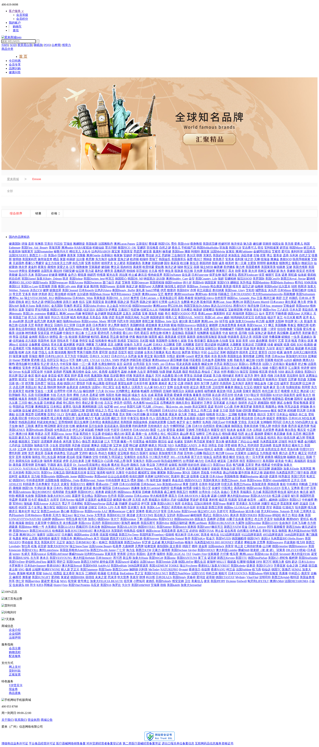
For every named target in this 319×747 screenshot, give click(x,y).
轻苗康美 (216, 332)
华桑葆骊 (275, 336)
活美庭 (23, 336)
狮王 (271, 325)
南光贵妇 (127, 437)
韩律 (35, 294)
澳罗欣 (39, 426)
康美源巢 (170, 336)
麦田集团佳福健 (63, 449)
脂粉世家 (252, 468)
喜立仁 (300, 457)
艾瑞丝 (68, 243)
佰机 (293, 344)
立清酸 (232, 414)
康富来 (173, 414)
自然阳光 (209, 426)
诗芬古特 (227, 394)
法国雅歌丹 (105, 243)
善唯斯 (32, 398)
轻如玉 (207, 457)
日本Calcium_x (149, 298)
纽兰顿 (188, 270)
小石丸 (215, 491)
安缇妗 (87, 437)
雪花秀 (134, 301)
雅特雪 (71, 352)
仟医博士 (227, 488)
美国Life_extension (34, 313)
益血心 (225, 491)
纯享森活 (284, 476)
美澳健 (146, 263)
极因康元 (24, 441)
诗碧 (111, 317)
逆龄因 (215, 468)
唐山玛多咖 (230, 472)
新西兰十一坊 (38, 255)
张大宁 (115, 519)
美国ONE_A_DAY (118, 298)
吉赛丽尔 (107, 255)
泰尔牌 (97, 488)
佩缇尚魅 (142, 336)
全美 (51, 352)
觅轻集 (205, 472)
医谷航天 (160, 515)
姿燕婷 (57, 371)
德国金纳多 (140, 422)
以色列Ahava (103, 290)
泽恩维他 (177, 507)
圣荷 (31, 243)
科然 (87, 375)
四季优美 (255, 363)
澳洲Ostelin (93, 255)
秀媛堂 (39, 263)
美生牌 (119, 317)
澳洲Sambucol (160, 360)
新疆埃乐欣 (23, 460)
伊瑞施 (304, 406)
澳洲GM (237, 301)
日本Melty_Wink (82, 298)
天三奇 (138, 437)
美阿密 (305, 387)
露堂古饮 (63, 426)
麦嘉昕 (180, 429)
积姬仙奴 (98, 247)
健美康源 (231, 441)
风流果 (177, 371)
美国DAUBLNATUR (221, 522)
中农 (225, 332)
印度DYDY (307, 449)
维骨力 (66, 45)
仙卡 (262, 313)
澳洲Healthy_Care (177, 278)
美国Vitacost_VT (257, 325)
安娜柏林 (230, 278)
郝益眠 (89, 429)
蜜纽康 (82, 274)
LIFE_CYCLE (91, 360)
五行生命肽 (96, 426)
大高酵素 (158, 286)
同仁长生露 (48, 457)
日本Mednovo (33, 515)
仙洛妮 (302, 274)
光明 (224, 371)
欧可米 (82, 519)
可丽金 (129, 329)
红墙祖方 (288, 507)
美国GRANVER (260, 495)
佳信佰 (281, 329)
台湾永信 (204, 491)
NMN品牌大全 (304, 422)
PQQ (47, 45)
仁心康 (228, 406)
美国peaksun (237, 511)
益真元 (126, 398)
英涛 (53, 340)
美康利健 (84, 336)
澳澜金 (274, 259)
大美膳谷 (51, 526)
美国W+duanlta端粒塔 (276, 480)
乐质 (31, 394)
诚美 (221, 263)
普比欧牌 (296, 383)
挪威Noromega (261, 410)
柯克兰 (109, 278)
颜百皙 (256, 391)
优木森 (238, 394)
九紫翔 (239, 522)
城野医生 (261, 290)
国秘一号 (143, 480)
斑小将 (178, 375)
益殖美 (196, 363)
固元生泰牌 (81, 422)
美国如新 (91, 243)
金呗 (299, 394)
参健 (216, 410)
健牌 (46, 290)
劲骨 (238, 270)
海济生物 (253, 305)
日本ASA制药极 (129, 484)
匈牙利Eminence (121, 294)
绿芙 (262, 274)
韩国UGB (235, 247)
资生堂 (257, 309)
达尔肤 (160, 278)
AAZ (104, 511)
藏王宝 (302, 453)
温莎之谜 (248, 286)
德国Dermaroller (142, 305)
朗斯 (199, 255)
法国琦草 (309, 251)
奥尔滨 (191, 255)
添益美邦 (289, 394)
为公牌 (144, 317)
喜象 (301, 515)
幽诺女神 (207, 363)
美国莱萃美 (268, 267)
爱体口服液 (223, 426)
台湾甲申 (60, 391)
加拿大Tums (27, 305)
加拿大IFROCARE (59, 495)
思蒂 (95, 352)
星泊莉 (70, 457)
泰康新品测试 (111, 422)
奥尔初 (35, 437)
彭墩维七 (174, 340)
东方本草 (75, 367)
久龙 (231, 398)
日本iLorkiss (141, 495)
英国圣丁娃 (20, 317)
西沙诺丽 (210, 344)
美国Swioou (254, 480)
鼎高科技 (240, 488)
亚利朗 (191, 379)
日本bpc (170, 363)
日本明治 (95, 422)
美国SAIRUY (165, 503)
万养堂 (208, 402)
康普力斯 (205, 387)
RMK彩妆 (310, 282)
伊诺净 (124, 360)
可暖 (61, 348)
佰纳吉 (45, 344)
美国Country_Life (206, 278)
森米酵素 (69, 344)
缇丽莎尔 (211, 348)
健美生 (232, 274)
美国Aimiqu (174, 472)
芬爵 (179, 344)
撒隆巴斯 (303, 325)
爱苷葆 (171, 429)
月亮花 (218, 363)
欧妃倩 (278, 360)
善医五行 (182, 491)
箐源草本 (139, 375)
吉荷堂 (54, 499)
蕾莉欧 (311, 274)
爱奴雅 (159, 267)
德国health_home (66, 476)
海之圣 (42, 387)
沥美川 (67, 301)
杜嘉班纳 (15, 251)
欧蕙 (280, 352)
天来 (31, 274)
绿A (116, 410)
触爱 (256, 441)
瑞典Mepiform (71, 321)
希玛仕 (299, 282)
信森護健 (183, 499)
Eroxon (229, 453)
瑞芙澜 (17, 356)
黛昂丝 (289, 348)
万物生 (192, 414)
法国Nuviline (253, 522)
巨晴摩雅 (41, 414)
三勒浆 (29, 426)
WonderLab (210, 379)
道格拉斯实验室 (206, 336)
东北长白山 (56, 468)
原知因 (48, 429)
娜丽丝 (234, 282)
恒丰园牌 (301, 507)
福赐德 (291, 457)
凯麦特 (175, 476)
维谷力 (134, 453)
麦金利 (32, 267)
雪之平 (66, 503)
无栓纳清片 (155, 426)
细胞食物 (82, 267)
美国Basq (178, 251)
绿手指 (223, 321)
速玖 (60, 464)
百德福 (253, 371)
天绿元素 (254, 422)
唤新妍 (197, 309)
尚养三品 (206, 410)
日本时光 (126, 429)
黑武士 (207, 515)
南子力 (286, 515)
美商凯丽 (126, 422)
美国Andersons (22, 491)
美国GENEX (17, 429)
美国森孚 (190, 332)
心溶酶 (197, 453)
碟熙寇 (106, 488)
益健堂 (216, 488)
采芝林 (180, 468)
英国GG (244, 363)
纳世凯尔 (149, 278)
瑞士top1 (67, 515)
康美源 (227, 286)
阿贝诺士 (117, 457)
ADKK (257, 398)
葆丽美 (191, 336)
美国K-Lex (153, 507)
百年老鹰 (177, 418)
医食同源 (206, 301)
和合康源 (216, 286)
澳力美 (301, 301)
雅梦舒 (168, 294)
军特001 (18, 503)
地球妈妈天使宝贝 (242, 317)
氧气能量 (238, 464)
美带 (245, 340)
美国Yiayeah (189, 511)
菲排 (123, 418)
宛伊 (74, 375)
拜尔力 (55, 317)
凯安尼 (300, 270)
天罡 (31, 325)
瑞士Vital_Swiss (83, 515)
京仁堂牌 (69, 325)
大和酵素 (188, 344)
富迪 (86, 286)
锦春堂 (205, 468)
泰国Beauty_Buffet (123, 290)
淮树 (79, 360)
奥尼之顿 (257, 472)
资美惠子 (218, 259)
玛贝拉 (58, 243)
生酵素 (185, 301)
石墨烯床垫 (167, 402)
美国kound (183, 515)
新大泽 (252, 270)
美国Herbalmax (102, 348)
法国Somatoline (43, 251)
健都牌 (213, 325)
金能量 (224, 437)
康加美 (152, 313)
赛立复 (148, 356)
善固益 (277, 507)
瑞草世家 (156, 480)
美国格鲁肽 (231, 476)
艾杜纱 (250, 290)
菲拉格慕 (152, 247)
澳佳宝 (48, 325)
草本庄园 (310, 348)
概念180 (119, 433)
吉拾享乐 (142, 457)
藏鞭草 (90, 484)
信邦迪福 (18, 340)
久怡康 (223, 340)
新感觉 (121, 340)
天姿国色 (18, 263)
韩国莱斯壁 (120, 348)
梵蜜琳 (25, 360)
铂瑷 (44, 437)
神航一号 (38, 526)
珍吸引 (197, 488)
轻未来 (231, 429)
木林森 (13, 441)
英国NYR (223, 282)
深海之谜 (261, 332)
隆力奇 (240, 267)
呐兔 (281, 406)
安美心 (76, 441)
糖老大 (152, 445)
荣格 (74, 468)
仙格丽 (259, 286)
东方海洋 (101, 259)
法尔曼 (80, 259)
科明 (225, 398)
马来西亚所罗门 (286, 472)
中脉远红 (83, 356)
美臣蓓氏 (308, 309)
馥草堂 (283, 367)
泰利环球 (297, 251)
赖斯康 (20, 495)
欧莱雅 (116, 398)
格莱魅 (118, 255)
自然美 (198, 329)
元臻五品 (59, 472)
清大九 (54, 363)
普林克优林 (251, 426)
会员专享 (15, 64)
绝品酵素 (223, 344)
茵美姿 (277, 255)
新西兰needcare (50, 511)
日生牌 (80, 325)
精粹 (296, 503)
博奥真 (252, 414)
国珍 (167, 263)
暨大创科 (102, 329)
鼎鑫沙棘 (140, 329)
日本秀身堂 (99, 325)
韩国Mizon (296, 247)
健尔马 (93, 453)
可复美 (188, 329)
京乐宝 (108, 402)
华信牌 (289, 321)
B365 (300, 344)
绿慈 (294, 286)
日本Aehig (174, 511)
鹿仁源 (185, 476)
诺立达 (194, 387)
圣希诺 (93, 394)
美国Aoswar (40, 503)
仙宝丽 (80, 270)
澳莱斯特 (219, 313)
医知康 (222, 336)
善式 (283, 449)
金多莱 (241, 429)
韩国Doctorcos (93, 282)
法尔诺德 (83, 294)
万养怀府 (162, 464)
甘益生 (240, 457)
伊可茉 (145, 503)
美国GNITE (32, 472)
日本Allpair (216, 476)
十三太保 (91, 332)
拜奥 (268, 356)
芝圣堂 (268, 519)
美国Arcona (75, 282)
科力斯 (260, 321)
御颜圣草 (259, 379)
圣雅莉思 (120, 270)
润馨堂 (265, 503)
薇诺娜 (299, 348)
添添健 (197, 375)
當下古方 (197, 457)
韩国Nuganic (108, 286)
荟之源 (259, 449)
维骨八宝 (171, 317)
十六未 (99, 391)
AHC (95, 371)
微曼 (290, 329)
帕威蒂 (145, 391)
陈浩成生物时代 (171, 460)
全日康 (20, 414)
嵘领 (234, 445)
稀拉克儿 (75, 251)
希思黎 (90, 259)
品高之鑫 (112, 503)
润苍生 (212, 445)
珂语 (229, 391)
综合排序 (16, 213)
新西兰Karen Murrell (256, 301)
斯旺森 (292, 274)
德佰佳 (29, 522)
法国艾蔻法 (212, 367)
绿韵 (85, 398)
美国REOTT (254, 460)
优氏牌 (240, 449)
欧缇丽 (73, 336)
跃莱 (310, 340)
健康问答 (15, 72)
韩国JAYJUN (58, 309)
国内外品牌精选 (19, 236)
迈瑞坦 (282, 441)
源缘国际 (277, 468)
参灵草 (205, 437)
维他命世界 (155, 274)
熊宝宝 (188, 267)
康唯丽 (17, 488)
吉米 (28, 352)
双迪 (246, 348)
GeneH (190, 356)
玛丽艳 (239, 329)
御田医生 (237, 426)
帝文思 (17, 294)
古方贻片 (232, 402)
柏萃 (178, 503)
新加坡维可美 (167, 453)
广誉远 (215, 371)
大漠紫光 (240, 453)
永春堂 (61, 379)
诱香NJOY (240, 305)
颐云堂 (255, 394)
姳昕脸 (13, 352)
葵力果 (182, 414)
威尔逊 (263, 476)
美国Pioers (100, 495)
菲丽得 (267, 243)
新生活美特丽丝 (26, 329)
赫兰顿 (250, 360)
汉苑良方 (137, 387)
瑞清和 (101, 472)
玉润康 (237, 391)
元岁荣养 (268, 429)
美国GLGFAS (66, 526)
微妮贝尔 (307, 263)
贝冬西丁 (41, 383)
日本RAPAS (169, 410)
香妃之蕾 (88, 402)
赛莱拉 (42, 267)
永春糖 (132, 371)
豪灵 (273, 387)
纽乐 (82, 301)
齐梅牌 (99, 429)
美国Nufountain (305, 294)
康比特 (57, 270)
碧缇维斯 (65, 445)
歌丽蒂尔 (271, 379)
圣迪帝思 (295, 332)
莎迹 (66, 398)
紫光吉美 (112, 274)
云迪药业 (253, 453)
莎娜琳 (61, 255)
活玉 (43, 360)
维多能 (47, 515)
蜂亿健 (133, 445)
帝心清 (113, 449)
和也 (166, 367)
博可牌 (111, 321)
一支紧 (48, 391)
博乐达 (190, 348)
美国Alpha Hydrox (94, 305)
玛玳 (137, 332)
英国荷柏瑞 (157, 282)
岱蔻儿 (42, 352)
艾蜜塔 (276, 251)
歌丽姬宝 (221, 309)
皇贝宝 (91, 472)
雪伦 (174, 243)
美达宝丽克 (199, 406)
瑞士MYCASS (207, 511)
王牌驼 (259, 356)
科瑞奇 (71, 294)
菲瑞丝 (33, 356)
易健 (80, 286)
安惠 (88, 263)
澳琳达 (95, 445)
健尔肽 (241, 379)
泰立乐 (125, 480)
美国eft (52, 255)
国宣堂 (250, 449)
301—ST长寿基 (180, 457)
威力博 (300, 437)
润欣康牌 (135, 321)
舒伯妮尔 (107, 433)
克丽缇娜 (157, 263)
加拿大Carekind (150, 488)
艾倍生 (242, 422)
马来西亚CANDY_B (188, 445)
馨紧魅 (161, 472)
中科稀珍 (292, 484)
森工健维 (170, 491)
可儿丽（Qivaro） (153, 406)
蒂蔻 (15, 336)
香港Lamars (205, 313)
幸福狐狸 (105, 398)
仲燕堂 (276, 426)
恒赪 (239, 410)
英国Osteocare (140, 282)
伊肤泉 (247, 309)
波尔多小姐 (252, 511)
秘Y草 (295, 495)
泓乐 (175, 321)
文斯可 (271, 414)
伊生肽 (51, 379)
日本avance (277, 301)
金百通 (236, 418)
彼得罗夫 (107, 263)
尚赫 (78, 313)
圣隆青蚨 (220, 360)
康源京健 (97, 441)
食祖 (283, 484)
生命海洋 (285, 522)
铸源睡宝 (75, 398)
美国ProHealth (35, 429)
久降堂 (120, 472)
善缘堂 (230, 503)
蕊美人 (257, 367)
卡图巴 (273, 367)
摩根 (76, 394)
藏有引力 (297, 445)
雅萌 (41, 356)
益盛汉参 (37, 460)
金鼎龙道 (72, 387)
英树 (223, 352)
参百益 (52, 375)
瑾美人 (240, 468)
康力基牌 (194, 321)
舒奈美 (272, 371)
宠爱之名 (63, 267)
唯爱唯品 (278, 398)
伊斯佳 (23, 270)
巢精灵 (162, 383)
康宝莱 (115, 251)
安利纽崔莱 (271, 247)
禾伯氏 (51, 437)
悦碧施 (135, 309)
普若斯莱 (286, 503)
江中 (12, 433)
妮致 (184, 340)
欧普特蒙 (148, 267)
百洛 (278, 274)
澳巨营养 (308, 433)
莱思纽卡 (85, 433)
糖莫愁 (45, 418)
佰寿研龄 (58, 491)
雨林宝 (262, 270)
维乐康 (312, 507)
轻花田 (13, 437)
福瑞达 (293, 414)
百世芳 (122, 352)
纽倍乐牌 (289, 437)
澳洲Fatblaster (244, 251)
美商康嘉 (157, 491)
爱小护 (305, 488)
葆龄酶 (186, 437)
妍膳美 (269, 457)
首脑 (153, 503)
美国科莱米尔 (212, 480)
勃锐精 (130, 270)
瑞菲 (47, 317)
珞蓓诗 (65, 410)
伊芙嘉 (36, 367)
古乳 (100, 379)
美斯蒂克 (259, 406)
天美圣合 (95, 317)
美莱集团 (99, 298)
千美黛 (73, 340)
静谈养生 (60, 453)
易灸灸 (57, 441)
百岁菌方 (133, 507)
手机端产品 (188, 247)
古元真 (153, 270)
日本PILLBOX (54, 356)
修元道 (304, 491)
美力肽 (217, 375)
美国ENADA (103, 367)
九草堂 (137, 344)
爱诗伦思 (103, 332)
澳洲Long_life (209, 321)
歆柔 (92, 340)
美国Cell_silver (214, 317)
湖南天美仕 (183, 402)
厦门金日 (108, 282)
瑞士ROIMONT (42, 491)
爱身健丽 (34, 270)
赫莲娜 (218, 267)
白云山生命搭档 (118, 476)
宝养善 (295, 488)
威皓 (227, 317)
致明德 (17, 259)
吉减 (151, 394)
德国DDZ (62, 507)
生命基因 (189, 418)
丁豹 (140, 519)
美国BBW (183, 290)
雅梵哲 (135, 298)
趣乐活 (142, 274)
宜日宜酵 (264, 468)
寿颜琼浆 (38, 348)
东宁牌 (204, 383)
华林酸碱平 (226, 329)
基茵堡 (76, 495)
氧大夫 (176, 437)
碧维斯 (90, 410)
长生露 (25, 371)
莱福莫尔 (154, 499)
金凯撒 (218, 449)
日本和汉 (56, 406)
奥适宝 (77, 305)
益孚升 (248, 375)
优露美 (273, 476)
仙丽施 (17, 410)
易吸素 (13, 526)
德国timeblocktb (184, 519)
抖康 (89, 383)
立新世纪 (142, 243)
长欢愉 (29, 495)
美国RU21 (251, 313)
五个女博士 (35, 507)
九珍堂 (270, 348)
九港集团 (106, 414)
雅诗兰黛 (269, 298)
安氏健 (242, 499)
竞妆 (190, 340)
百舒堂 (199, 344)
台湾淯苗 (139, 363)
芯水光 (61, 394)
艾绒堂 (35, 441)
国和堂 (298, 398)
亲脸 (105, 317)
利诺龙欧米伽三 (47, 422)
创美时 (96, 263)
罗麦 (47, 348)
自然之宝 (305, 255)
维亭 (161, 270)
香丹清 (292, 426)
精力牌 (220, 453)
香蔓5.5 (30, 263)
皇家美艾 (18, 391)
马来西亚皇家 (269, 441)
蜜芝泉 (199, 356)
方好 (233, 379)
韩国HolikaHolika (208, 247)
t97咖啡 (210, 418)
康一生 (63, 336)
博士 (269, 255)
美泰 (289, 433)
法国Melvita (217, 251)
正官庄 (253, 352)
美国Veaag (219, 503)
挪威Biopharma (249, 476)
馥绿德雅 (60, 352)
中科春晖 (308, 499)
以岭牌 (46, 519)
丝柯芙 (13, 476)
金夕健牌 (100, 313)
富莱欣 (230, 251)
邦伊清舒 (253, 445)
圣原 (61, 329)
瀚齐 (21, 426)
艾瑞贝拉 (133, 340)
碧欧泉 (20, 301)
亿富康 (204, 476)
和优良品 (195, 371)
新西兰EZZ (230, 363)
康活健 (130, 515)
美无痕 (289, 243)
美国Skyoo (77, 511)
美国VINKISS (248, 515)
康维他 (51, 267)
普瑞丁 (153, 259)
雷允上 (195, 410)
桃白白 (135, 398)
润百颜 (257, 336)
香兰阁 (87, 348)
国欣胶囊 (125, 426)
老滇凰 (184, 367)
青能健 (13, 274)
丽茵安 (215, 429)
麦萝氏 (67, 406)
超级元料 (111, 491)
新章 (245, 270)
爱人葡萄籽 (154, 348)
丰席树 (149, 476)
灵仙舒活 (134, 503)
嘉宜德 (221, 391)
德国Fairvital (254, 488)
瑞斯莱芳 (27, 251)
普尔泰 (220, 441)
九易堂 (214, 383)
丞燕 (286, 255)
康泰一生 (141, 433)
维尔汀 (197, 259)
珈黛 (248, 329)
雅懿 (106, 375)
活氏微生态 (163, 418)
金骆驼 (173, 464)
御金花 (155, 379)
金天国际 (57, 305)
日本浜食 (94, 526)
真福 (60, 383)
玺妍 (131, 367)
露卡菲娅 (152, 414)
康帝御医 (153, 371)
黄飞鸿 (170, 398)
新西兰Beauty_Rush (233, 480)
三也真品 (41, 379)
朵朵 (88, 371)
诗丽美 (188, 383)
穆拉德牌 (89, 391)
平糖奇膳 (281, 313)
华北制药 (140, 367)
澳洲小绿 (21, 433)
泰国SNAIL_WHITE (191, 317)
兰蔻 (260, 298)
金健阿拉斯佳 (262, 251)
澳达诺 (304, 391)
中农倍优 (131, 472)
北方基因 (31, 340)
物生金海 (260, 383)
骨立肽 (150, 464)
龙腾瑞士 (312, 375)
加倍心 (92, 519)
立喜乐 (127, 313)
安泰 (145, 313)
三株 (188, 426)
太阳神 (279, 321)
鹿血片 (149, 375)
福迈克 (223, 499)
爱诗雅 (35, 360)
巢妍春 (135, 391)
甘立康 (96, 433)
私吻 (118, 394)
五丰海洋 (238, 383)
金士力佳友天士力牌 (58, 263)
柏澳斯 (193, 491)
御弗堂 (197, 422)
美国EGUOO (270, 522)
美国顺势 (162, 340)
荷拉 (260, 247)
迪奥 (75, 301)
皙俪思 (68, 305)
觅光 (122, 414)
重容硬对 (197, 402)
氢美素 (163, 414)
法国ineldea (150, 519)
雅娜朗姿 (79, 243)
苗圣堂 (68, 464)
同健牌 (123, 503)
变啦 (311, 414)
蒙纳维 (310, 278)
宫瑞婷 (167, 391)
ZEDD (272, 352)
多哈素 (241, 325)
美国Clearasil (70, 290)
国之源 (22, 375)
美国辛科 (43, 340)
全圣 (118, 387)
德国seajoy (58, 519)
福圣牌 (79, 499)
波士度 (249, 433)
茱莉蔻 (175, 263)
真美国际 (268, 460)
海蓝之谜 (132, 286)
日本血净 (208, 360)
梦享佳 (188, 375)
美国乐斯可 (147, 522)
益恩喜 (217, 457)
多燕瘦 (103, 371)
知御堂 (73, 507)
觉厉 (31, 453)
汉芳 (72, 267)
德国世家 (210, 282)
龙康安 (65, 484)
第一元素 (241, 263)
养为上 (242, 445)
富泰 (140, 356)
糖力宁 (89, 418)
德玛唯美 (248, 437)
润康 (41, 317)
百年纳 (188, 453)
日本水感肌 (75, 309)
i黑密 (313, 472)
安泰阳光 (130, 457)
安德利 (188, 441)
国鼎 (232, 410)
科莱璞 (183, 449)
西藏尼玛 (82, 526)
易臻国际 (263, 402)
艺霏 (281, 340)
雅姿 (182, 348)
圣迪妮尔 (306, 336)
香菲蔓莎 (200, 340)
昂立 (111, 410)
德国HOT (172, 449)
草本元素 (57, 344)
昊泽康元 (242, 503)
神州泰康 (31, 332)
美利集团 (132, 379)
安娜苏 (141, 247)
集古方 (307, 394)
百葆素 (48, 453)
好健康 (53, 274)
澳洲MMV (292, 519)
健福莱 (278, 344)
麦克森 (94, 414)
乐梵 (47, 433)
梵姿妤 (194, 499)
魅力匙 (247, 243)
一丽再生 (229, 449)
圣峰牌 (211, 519)
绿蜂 (102, 394)
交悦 (95, 457)
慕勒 (181, 298)
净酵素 (89, 344)
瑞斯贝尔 (178, 391)
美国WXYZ (165, 519)
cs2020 (288, 360)
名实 (144, 394)
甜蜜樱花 (209, 309)
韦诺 (313, 426)
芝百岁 (238, 348)
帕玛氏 (95, 336)
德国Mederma (63, 298)
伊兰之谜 (78, 429)
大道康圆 (159, 398)
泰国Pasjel (144, 286)
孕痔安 (83, 340)
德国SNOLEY (193, 480)
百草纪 (51, 414)
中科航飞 (105, 457)
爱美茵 (203, 499)
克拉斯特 (292, 375)
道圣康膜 (88, 367)
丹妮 (180, 453)
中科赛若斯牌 (35, 480)
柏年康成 (83, 317)
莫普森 (158, 394)
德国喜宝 (202, 325)
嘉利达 (99, 270)
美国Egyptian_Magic (94, 321)
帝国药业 (18, 406)
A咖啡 (201, 414)
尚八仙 (77, 391)
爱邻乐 (304, 519)
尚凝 (35, 352)
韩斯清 (302, 286)
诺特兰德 (38, 410)
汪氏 (100, 406)
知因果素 (279, 519)
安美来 (229, 259)
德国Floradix (40, 282)
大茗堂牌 (41, 522)
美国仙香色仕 (50, 367)
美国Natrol (41, 274)
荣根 (129, 414)
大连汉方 (55, 503)
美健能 (291, 270)
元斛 (30, 449)
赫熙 (60, 437)
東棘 (31, 433)
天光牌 (198, 270)
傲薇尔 (296, 263)
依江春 (79, 332)
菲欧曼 (139, 449)
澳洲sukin (67, 247)
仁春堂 (130, 511)
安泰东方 (139, 460)
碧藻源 (146, 360)
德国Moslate (108, 526)
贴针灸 (233, 332)
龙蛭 (24, 453)
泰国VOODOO (181, 313)
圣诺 (211, 406)
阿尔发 (162, 445)
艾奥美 (234, 491)
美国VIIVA (205, 398)
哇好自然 (194, 464)
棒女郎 (112, 340)
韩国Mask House (99, 294)
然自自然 (15, 278)
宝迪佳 (148, 449)
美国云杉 (31, 387)
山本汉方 (174, 301)
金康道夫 (24, 476)
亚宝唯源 (123, 453)
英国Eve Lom (29, 286)
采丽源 (189, 391)
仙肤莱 (112, 259)
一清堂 (271, 329)
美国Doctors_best (94, 278)
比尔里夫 (284, 286)
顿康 (152, 340)
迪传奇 (288, 352)
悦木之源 (38, 301)
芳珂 (158, 375)
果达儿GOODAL (221, 305)
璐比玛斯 (56, 398)
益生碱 (26, 410)
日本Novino (67, 499)
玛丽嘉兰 (224, 294)
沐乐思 (272, 290)
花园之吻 (106, 445)
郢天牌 (301, 410)
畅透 (300, 441)
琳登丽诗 (88, 313)
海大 (283, 270)
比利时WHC (162, 476)
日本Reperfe (86, 290)
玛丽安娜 (69, 270)
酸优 (232, 457)
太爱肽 (251, 263)
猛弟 (266, 387)
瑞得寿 (48, 460)
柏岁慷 (29, 391)
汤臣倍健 (247, 255)
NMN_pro (158, 363)
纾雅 (129, 375)
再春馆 (189, 298)
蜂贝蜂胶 (50, 426)
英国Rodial (271, 286)
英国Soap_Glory (235, 290)
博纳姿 (207, 259)
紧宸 (67, 375)
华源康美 (233, 336)
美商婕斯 (209, 270)
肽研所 (242, 402)
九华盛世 (116, 332)
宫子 (277, 391)
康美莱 (71, 255)
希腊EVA (233, 371)
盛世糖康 (151, 325)
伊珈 (310, 301)
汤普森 (136, 313)
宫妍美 (193, 484)
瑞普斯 (152, 336)
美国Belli (198, 282)
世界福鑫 (176, 488)
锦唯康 (210, 414)
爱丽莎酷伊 (299, 290)
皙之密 (45, 363)
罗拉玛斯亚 (42, 309)
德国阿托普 (307, 495)
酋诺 (234, 433)
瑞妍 (221, 278)
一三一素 (85, 363)
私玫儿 (158, 468)
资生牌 (276, 445)
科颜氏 (293, 298)
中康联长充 (54, 522)
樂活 (226, 457)
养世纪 (165, 507)
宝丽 (89, 301)
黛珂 (155, 301)
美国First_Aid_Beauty (34, 247)
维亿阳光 (173, 433)
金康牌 (269, 321)
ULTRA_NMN (110, 360)
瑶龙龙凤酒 (183, 363)
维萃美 (236, 286)
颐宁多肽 (303, 472)
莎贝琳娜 (43, 398)
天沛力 (56, 515)
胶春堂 (210, 441)
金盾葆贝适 (104, 499)
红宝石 (248, 387)
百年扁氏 (71, 414)
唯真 (294, 340)
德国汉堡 (69, 418)
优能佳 (299, 371)
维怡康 (226, 433)
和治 (294, 515)
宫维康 (108, 379)
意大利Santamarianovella (267, 294)
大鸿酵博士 (123, 391)
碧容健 (77, 488)
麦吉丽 (173, 348)
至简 (18, 457)
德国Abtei (294, 313)
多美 (143, 507)
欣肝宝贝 (53, 360)
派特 (197, 383)
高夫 (231, 270)
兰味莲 (136, 294)
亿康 (180, 383)
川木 (249, 429)
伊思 (163, 290)
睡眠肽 (38, 45)
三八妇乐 (283, 309)
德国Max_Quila (69, 480)
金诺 (171, 441)
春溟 (31, 375)
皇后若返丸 (111, 426)
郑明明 (261, 263)
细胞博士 (285, 263)
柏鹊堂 (165, 488)
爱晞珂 (268, 433)
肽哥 (302, 375)
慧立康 (114, 336)
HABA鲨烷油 (83, 247)
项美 (275, 453)
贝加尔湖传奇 (203, 503)
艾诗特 (83, 453)
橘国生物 (280, 457)
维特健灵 (228, 375)
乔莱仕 (302, 340)
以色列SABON (101, 251)
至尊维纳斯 (65, 422)
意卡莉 (294, 511)
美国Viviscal (116, 329)
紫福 (173, 325)
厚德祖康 (273, 484)
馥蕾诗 (171, 290)
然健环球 (224, 243)
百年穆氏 (41, 464)
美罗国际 (259, 278)
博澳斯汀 (222, 270)
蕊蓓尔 (225, 367)
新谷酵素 (111, 301)
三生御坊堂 (178, 255)
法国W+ (97, 387)
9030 (36, 449)
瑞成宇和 (177, 329)
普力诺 (89, 270)
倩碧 (279, 298)
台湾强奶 (188, 460)
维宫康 (263, 371)
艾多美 (26, 294)
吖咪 (69, 391)
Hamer (16, 360)
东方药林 (254, 503)
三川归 (22, 402)
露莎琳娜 (176, 360)
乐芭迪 (132, 356)
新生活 (194, 263)
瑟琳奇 (140, 511)
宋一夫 (298, 321)
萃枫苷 (13, 422)
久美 (117, 507)
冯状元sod (218, 422)
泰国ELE (14, 286)
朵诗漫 (127, 363)
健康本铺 (82, 426)
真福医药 (300, 460)
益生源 (186, 274)
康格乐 (134, 464)
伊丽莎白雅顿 (53, 301)
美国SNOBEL (106, 468)
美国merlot (302, 305)
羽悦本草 (63, 340)
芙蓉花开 (145, 379)
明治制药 (155, 410)
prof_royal (120, 406)
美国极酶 (281, 325)
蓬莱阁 (153, 383)
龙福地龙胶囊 (157, 422)
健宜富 (221, 460)
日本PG (58, 488)
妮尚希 (122, 367)
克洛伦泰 (293, 449)
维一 (166, 348)
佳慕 (251, 332)
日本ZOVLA (119, 356)
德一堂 (20, 383)
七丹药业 (15, 445)
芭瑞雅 (67, 371)
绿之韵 (248, 259)
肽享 (129, 460)
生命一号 (143, 410)
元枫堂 (129, 468)
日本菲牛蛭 (140, 383)
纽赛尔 (165, 499)
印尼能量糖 (42, 394)
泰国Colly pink (67, 286)
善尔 (280, 437)
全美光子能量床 (154, 352)
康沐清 (234, 515)
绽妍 (265, 336)
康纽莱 (205, 251)
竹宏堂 (115, 429)
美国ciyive (84, 522)
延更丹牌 (303, 426)
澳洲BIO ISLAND (20, 282)
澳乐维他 (78, 371)
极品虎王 (191, 398)
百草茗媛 (219, 402)
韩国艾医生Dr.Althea (197, 305)
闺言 (242, 460)
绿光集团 (202, 507)
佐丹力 (228, 348)
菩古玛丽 (111, 247)
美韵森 (301, 379)
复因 (238, 340)
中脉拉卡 (69, 332)
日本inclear (278, 356)
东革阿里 (306, 468)
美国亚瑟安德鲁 (47, 329)
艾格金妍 (289, 305)
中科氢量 (231, 422)
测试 (280, 402)
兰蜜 (88, 460)
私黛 (98, 418)
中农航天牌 (223, 418)
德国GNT (70, 383)
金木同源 (235, 437)
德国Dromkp (85, 476)
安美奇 (26, 367)
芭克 (194, 313)
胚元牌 (13, 375)
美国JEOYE (77, 484)
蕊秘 (124, 371)
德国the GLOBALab (236, 507)
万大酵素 (101, 344)
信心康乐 (184, 410)
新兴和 (222, 356)
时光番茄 (34, 363)
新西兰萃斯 (215, 507)
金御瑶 (199, 391)
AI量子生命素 (235, 519)
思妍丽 (166, 255)
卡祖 (53, 394)
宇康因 (51, 464)
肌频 (309, 457)
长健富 (178, 441)
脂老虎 (271, 332)
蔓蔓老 (229, 387)
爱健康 (178, 394)
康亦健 (181, 379)
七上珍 (161, 429)
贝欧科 (195, 472)
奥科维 (213, 499)
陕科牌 (51, 387)
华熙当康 (72, 519)
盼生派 (282, 491)
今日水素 (289, 317)
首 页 (23, 56)
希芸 (192, 433)
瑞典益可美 (41, 445)
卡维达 (170, 356)
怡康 (162, 371)
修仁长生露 (35, 402)
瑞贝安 (244, 371)
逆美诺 (87, 488)
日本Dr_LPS (106, 507)
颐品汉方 (209, 453)
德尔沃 (261, 414)
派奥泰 (99, 491)
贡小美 (280, 387)
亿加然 (171, 422)
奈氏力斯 (78, 263)
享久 (24, 394)
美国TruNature (172, 274)
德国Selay (103, 519)
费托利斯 (15, 453)
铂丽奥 (281, 267)
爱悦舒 (80, 383)
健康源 (117, 499)
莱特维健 (249, 356)
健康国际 (15, 243)
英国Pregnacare (58, 282)
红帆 (72, 426)
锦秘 (265, 367)
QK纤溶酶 (139, 414)
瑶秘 (185, 360)
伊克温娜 (56, 332)
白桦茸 (56, 45)
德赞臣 (53, 336)
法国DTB (102, 309)
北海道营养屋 (227, 325)
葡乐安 (301, 429)
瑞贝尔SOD (244, 278)
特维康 (101, 274)
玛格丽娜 (164, 309)
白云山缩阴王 (88, 379)
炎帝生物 (156, 332)
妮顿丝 (285, 336)
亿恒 (276, 383)
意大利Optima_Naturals (275, 511)
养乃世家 (199, 441)
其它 (51, 294)
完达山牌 (72, 453)
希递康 (279, 429)
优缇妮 (85, 445)
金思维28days (73, 329)
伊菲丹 (118, 402)
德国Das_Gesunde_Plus (241, 298)
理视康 (310, 437)
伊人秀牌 (114, 325)
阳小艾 (206, 488)
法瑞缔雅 (223, 379)
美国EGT (295, 499)
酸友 (274, 410)
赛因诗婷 (205, 263)
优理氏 (127, 402)
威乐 (161, 336)
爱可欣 (285, 251)
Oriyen (17, 371)
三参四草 (233, 460)
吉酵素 (118, 344)
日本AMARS (141, 429)
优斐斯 (181, 336)
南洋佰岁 (189, 507)
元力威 (257, 491)
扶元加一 (222, 414)
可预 (28, 348)
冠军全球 (37, 371)
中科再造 (216, 472)
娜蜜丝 (17, 367)
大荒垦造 (100, 515)
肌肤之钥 (145, 301)
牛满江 (289, 460)
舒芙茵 (261, 507)
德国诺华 (233, 352)
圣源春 (195, 437)
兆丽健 (174, 367)
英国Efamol (28, 278)
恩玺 (269, 507)
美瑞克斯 (55, 247)
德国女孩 (278, 243)
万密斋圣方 (202, 429)
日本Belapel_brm (151, 484)
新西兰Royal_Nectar (293, 278)
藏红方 (115, 418)
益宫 (120, 363)
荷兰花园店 (204, 290)
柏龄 (161, 313)
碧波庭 (207, 375)
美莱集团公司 (168, 298)
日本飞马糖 (299, 522)
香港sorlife (102, 484)
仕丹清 (112, 495)
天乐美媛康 (193, 468)
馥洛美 (144, 418)
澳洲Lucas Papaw (124, 243)
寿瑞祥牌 (238, 313)
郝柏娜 (291, 410)
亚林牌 (214, 437)
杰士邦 (258, 519)
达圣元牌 (18, 387)
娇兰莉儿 (309, 247)
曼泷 (50, 488)
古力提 (223, 410)
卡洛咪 (48, 371)
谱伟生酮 (21, 363)
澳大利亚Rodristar (238, 495)
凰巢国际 (97, 375)
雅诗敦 (94, 286)
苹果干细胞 (84, 352)
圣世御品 (178, 332)
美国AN (43, 336)
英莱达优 (248, 344)
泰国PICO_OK (127, 247)
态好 (173, 499)
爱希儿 (298, 243)
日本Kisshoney (121, 488)
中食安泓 (133, 418)
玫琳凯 (39, 243)
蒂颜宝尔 (97, 460)
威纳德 (297, 360)
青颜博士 (271, 406)
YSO (247, 394)
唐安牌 (92, 468)
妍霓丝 (284, 247)
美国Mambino (261, 282)
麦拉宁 (280, 348)
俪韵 (59, 321)
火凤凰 (13, 418)
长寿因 (206, 422)
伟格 (270, 375)
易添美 (175, 309)
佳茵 (264, 329)
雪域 (296, 402)
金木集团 (84, 414)
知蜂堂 (200, 433)
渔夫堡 (22, 267)
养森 (115, 414)
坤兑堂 (292, 441)
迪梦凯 (13, 379)
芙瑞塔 (282, 379)
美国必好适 (220, 255)
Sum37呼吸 (152, 290)
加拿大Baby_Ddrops (49, 278)
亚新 (21, 309)
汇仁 (68, 468)
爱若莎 (144, 332)
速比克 (289, 371)
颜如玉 (238, 387)
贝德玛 (58, 325)
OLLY (60, 414)
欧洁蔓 (184, 263)
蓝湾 (306, 317)
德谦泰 (135, 488)
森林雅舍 (272, 263)
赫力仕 (199, 460)
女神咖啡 (266, 422)
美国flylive (162, 522)
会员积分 (22, 18)
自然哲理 (220, 298)
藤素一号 (126, 441)
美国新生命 (234, 356)
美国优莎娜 (210, 243)
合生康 (178, 387)
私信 (168, 352)
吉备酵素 (34, 344)
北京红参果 (76, 460)
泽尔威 (235, 367)
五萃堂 (249, 464)
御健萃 (166, 480)
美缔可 (272, 340)
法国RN (283, 499)
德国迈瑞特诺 (179, 522)
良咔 (69, 394)
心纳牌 (221, 495)
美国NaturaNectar (94, 503)
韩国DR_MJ (135, 278)
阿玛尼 (277, 422)
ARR (252, 340)
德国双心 (121, 278)
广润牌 (113, 484)
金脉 (232, 321)
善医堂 (68, 488)
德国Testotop (128, 410)
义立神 (21, 449)
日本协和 (18, 472)
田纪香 (22, 418)
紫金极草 (291, 363)
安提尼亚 (43, 332)
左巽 (160, 367)
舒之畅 (302, 363)
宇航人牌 (265, 426)
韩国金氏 (165, 259)
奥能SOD (286, 259)
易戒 (59, 402)
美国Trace (219, 464)
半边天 (55, 484)
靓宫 (131, 352)
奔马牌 (116, 437)
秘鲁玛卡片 (61, 251)
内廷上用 (120, 460)
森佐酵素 (262, 340)
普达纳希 (266, 445)
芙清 (288, 340)
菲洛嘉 (223, 247)
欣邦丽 (206, 394)
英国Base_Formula (198, 286)
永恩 (145, 499)
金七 (189, 422)
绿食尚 (128, 344)
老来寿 (51, 321)
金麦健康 (309, 398)
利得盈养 (29, 484)
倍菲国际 (266, 394)
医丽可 (144, 453)
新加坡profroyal (172, 484)
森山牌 (184, 433)
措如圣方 (43, 499)
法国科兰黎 (77, 410)
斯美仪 (286, 445)
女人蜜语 (120, 263)
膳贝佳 (162, 441)
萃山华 (125, 464)
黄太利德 (164, 325)
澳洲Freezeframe (184, 294)
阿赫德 (87, 457)
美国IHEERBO (111, 522)
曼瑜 (220, 348)
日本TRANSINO (241, 294)
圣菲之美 (246, 336)
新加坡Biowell (102, 437)
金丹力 (72, 274)
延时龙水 (293, 491)
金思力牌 (40, 321)
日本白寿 (260, 418)
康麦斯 (137, 267)
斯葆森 (44, 468)
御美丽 (142, 348)
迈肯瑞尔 (279, 363)
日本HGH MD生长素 (302, 418)
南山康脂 (98, 383)
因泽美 (243, 352)
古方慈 (311, 522)
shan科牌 (18, 321)
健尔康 (183, 321)
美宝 (54, 348)
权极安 (112, 453)
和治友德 (247, 418)
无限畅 (311, 379)
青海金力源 (228, 468)
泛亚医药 (91, 499)
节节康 (115, 441)
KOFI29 (278, 394)
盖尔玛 (22, 274)
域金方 (135, 394)
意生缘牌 (71, 491)
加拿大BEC (43, 305)
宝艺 (161, 294)
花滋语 (303, 503)
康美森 (17, 464)
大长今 (86, 251)
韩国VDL (164, 243)
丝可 (223, 429)
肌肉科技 (126, 267)
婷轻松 (276, 515)
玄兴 (148, 363)
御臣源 (126, 394)
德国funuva (124, 491)
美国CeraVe (272, 278)
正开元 (295, 480)
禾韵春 (76, 445)
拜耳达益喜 (291, 406)
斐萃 (164, 511)
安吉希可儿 (249, 247)
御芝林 (282, 410)
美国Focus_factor (61, 433)
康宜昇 (39, 453)
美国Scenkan (128, 519)
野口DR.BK (175, 305)
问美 (107, 429)
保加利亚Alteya (204, 298)
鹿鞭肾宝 (241, 398)
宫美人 (285, 488)
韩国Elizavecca (186, 325)
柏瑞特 (144, 259)
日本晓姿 (49, 402)
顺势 (124, 507)
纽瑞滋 (265, 259)
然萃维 (310, 270)
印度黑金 (139, 441)
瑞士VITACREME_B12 (39, 298)
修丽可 (269, 274)
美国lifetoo (25, 526)
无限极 (81, 255)
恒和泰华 (101, 340)
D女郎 (260, 360)
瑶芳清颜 (70, 348)
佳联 (253, 507)
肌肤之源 (123, 301)
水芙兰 (295, 391)
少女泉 (53, 445)
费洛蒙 (153, 243)
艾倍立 (216, 398)
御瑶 (150, 329)
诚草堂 (284, 383)
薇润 (38, 375)
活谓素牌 (46, 441)
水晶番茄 (168, 375)
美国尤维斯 (300, 267)
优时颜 (246, 410)
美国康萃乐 (178, 259)
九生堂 (141, 371)
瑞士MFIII (206, 267)
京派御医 (89, 449)
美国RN (94, 398)
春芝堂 (180, 422)
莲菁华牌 (28, 464)
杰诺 (118, 282)
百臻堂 (247, 391)
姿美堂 (48, 410)
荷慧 (202, 367)
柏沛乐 (271, 437)
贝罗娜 (292, 379)
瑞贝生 (51, 383)
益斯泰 (194, 476)
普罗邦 (269, 313)
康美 (264, 375)
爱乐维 (307, 329)
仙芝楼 (108, 406)
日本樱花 (187, 309)
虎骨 (66, 460)
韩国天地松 (132, 317)
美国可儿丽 (134, 406)
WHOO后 (125, 305)
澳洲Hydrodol (162, 329)
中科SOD (34, 418)
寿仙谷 (205, 371)
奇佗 (168, 313)
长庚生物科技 (107, 363)
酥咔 (123, 375)
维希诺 (265, 464)
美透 (94, 363)
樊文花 (115, 267)
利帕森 (303, 484)
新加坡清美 (259, 484)
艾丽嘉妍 (94, 267)
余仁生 (303, 414)
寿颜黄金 (246, 367)
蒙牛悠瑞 (244, 472)
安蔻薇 (297, 329)
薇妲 (75, 363)
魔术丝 (115, 464)
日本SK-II (305, 298)
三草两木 (306, 511)
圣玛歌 (243, 332)
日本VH (197, 426)
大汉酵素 (169, 344)
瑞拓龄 (28, 503)
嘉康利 (157, 251)
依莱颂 (26, 457)
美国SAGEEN (272, 488)
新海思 (125, 522)
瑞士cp (64, 360)
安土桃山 (87, 495)
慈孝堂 (239, 375)
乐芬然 (297, 433)
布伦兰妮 (268, 391)
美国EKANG (220, 515)
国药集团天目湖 (76, 472)
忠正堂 (252, 402)
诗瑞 (24, 243)
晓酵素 (62, 274)
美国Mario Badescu (282, 282)
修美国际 (151, 441)
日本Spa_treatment (271, 305)
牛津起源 (40, 488)
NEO (171, 445)
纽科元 (208, 449)
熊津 (253, 348)
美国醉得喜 (137, 325)
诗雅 (86, 329)
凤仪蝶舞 (283, 332)
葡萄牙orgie (196, 449)
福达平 (271, 317)
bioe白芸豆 (152, 402)
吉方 (166, 426)
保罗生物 (215, 274)
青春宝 (291, 325)
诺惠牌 (143, 445)
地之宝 (35, 511)
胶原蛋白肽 (25, 45)
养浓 (258, 464)
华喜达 (39, 433)
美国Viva (46, 472)
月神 (236, 406)
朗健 (169, 371)
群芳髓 (29, 383)
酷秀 (299, 317)
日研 (249, 379)
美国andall (100, 476)
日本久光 (288, 422)
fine (250, 398)
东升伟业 (246, 282)
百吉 (229, 464)
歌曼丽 (242, 414)
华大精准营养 (159, 495)
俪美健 (166, 251)
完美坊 (48, 243)
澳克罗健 (246, 406)
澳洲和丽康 (89, 406)
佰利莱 (239, 259)
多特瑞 (212, 294)
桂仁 (164, 433)
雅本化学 (24, 511)
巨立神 (306, 383)
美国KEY (310, 371)
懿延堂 (270, 418)
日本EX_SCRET (100, 356)
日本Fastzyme (199, 274)
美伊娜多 (229, 267)
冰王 (158, 255)
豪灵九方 (24, 437)
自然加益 (261, 317)
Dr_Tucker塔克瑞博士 (87, 464)
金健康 (255, 329)
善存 (57, 410)
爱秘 (173, 379)
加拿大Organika (245, 321)
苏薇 (54, 286)
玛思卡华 (123, 321)
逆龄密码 (269, 472)
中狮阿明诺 (177, 426)
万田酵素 (261, 344)
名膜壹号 (114, 371)
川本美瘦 (280, 375)
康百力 (172, 495)
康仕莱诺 (291, 301)
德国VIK (27, 488)
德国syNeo (269, 309)
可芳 (72, 360)
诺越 (214, 495)
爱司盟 (103, 352)
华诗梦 (305, 367)
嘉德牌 (258, 433)
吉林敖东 (85, 387)
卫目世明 (218, 387)
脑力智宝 (49, 507)
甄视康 (304, 402)
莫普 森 (130, 433)
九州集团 (266, 453)
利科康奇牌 (139, 426)
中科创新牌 (112, 480)
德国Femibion (173, 282)
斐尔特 (218, 406)
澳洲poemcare (117, 511)
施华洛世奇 (45, 259)
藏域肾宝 (144, 472)
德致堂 (257, 387)
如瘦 (25, 356)
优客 (263, 255)
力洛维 (147, 437)
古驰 (256, 255)
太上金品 (112, 305)
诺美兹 (279, 460)
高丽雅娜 (289, 294)
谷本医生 (187, 503)
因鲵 (153, 472)
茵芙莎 (262, 352)
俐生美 (169, 270)
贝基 (12, 383)
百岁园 (114, 375)
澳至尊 (29, 414)
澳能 (187, 251)
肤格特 (132, 348)
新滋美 (308, 321)
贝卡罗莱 (258, 457)
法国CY (267, 363)
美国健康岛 (133, 263)
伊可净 (119, 468)
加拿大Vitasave (144, 468)
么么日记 (213, 352)
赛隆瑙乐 (282, 418)
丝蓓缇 (23, 344)
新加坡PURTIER (296, 356)
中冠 (204, 352)
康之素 (157, 437)
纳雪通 (187, 488)
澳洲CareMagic (197, 522)
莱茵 (63, 259)
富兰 (280, 317)
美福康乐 (246, 491)
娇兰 (28, 301)
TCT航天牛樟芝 (159, 457)
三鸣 (209, 433)
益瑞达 (153, 453)
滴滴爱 (180, 398)
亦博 (193, 290)
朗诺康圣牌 (114, 313)
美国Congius (125, 495)
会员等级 (22, 14)
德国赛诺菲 (157, 317)
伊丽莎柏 (135, 360)
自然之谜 (165, 247)
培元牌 (65, 317)
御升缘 (124, 336)
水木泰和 (139, 402)
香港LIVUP (152, 511)
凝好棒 (180, 356)
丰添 (214, 356)
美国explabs (48, 476)
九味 (143, 464)
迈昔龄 (221, 519)
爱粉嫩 (288, 398)
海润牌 (182, 464)
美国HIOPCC (86, 491)
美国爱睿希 (253, 267)
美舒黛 (306, 332)
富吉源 (216, 394)
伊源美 (80, 344)
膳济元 (13, 511)
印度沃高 (227, 484)
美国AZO (76, 437)
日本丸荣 (295, 309)
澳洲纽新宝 (42, 406)
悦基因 (232, 499)
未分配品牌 (70, 522)
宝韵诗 (171, 515)
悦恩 (241, 433)
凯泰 (284, 426)
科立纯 (64, 367)
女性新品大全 (63, 429)
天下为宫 (70, 356)
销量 (38, 213)
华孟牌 (13, 499)
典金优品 (178, 480)
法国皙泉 (47, 270)
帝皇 (66, 437)
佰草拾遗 (111, 383)
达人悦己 (120, 379)
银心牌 (127, 499)
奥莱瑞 (136, 491)
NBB (281, 371)
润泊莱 (123, 274)
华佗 (78, 402)
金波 (44, 375)
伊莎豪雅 (139, 255)
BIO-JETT (160, 387)
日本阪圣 (261, 437)
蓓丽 (196, 267)
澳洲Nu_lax (16, 298)
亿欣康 (22, 325)
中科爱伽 (277, 464)
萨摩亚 (113, 309)
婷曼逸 (187, 394)
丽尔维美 (160, 356)
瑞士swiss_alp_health (178, 406)
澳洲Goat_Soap (222, 301)
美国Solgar (76, 278)
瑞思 (225, 274)
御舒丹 (124, 325)
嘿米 (133, 480)
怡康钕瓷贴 (293, 387)
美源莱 (22, 499)
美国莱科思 (29, 259)
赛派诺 (57, 460)
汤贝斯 (105, 418)
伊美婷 (42, 294)
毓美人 (126, 387)
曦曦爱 (193, 367)
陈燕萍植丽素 (301, 259)
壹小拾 (99, 402)
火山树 (147, 344)
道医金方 (200, 519)
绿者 (270, 344)
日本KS (157, 344)
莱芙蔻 (199, 348)
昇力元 (32, 317)
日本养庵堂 (42, 484)
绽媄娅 (138, 352)
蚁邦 (61, 375)
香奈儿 (176, 247)
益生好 (200, 418)
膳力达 (283, 453)
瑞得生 (36, 457)
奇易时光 (72, 379)
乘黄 (185, 484)
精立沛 (275, 503)
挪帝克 (108, 270)
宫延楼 (80, 418)
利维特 (195, 251)
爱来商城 (13, 179)
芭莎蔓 (29, 406)
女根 (230, 360)
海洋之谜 (170, 267)
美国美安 (127, 251)
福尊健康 (210, 391)
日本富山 (282, 414)
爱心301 (128, 332)
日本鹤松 (77, 503)
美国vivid (183, 243)
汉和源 (257, 429)
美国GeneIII (152, 460)
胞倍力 (166, 437)
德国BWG (19, 480)
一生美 (295, 336)
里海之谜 (123, 259)
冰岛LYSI (36, 290)
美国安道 (98, 301)
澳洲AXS (308, 360)
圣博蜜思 (18, 348)
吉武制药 (102, 449)
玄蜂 (170, 387)
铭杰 (73, 317)
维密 (273, 402)
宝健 (289, 267)
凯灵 (65, 278)
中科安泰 (66, 363)
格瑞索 (20, 522)
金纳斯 (33, 336)
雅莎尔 (214, 329)
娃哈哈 (82, 468)
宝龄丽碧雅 (235, 309)
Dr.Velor (110, 391)
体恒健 (61, 457)
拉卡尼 (32, 499)
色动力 (102, 453)
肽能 (215, 263)
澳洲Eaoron (160, 305)
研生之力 (101, 410)
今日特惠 (15, 60)
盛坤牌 (151, 367)
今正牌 (311, 429)
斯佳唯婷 (60, 294)
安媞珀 (29, 309)
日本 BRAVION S (189, 495)
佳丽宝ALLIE (149, 309)
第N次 (186, 472)
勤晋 (153, 429)
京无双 (136, 499)
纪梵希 (163, 301)
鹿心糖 (65, 511)
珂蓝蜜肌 (195, 360)
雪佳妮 (149, 255)
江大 (107, 441)
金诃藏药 (310, 441)
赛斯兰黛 (148, 321)
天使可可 (222, 511)
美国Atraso (265, 515)
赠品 (56, 259)
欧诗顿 (134, 259)
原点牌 (29, 321)
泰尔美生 (290, 429)
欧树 (21, 352)
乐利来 (293, 255)
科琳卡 (166, 332)
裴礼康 (140, 290)
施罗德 (186, 352)
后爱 (125, 445)
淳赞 (227, 445)
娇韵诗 (181, 286)
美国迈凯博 (269, 491)
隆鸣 (12, 363)
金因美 (165, 379)
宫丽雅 (269, 360)
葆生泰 (205, 495)
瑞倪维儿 (170, 286)
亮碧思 (137, 251)
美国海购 (41, 495)
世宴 (79, 457)
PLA (152, 418)
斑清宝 (22, 379)
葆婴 (190, 259)
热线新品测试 (27, 422)
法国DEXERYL (19, 255)
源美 (89, 325)
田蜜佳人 (160, 449)
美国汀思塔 (298, 476)
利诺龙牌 (214, 484)
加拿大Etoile (291, 468)
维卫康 (276, 495)
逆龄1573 (206, 464)
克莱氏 (207, 255)
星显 (80, 375)
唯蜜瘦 (285, 391)
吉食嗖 (287, 402)
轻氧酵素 (203, 332)
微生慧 (86, 441)
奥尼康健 (279, 433)
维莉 (207, 356)
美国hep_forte (163, 321)
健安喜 (147, 251)
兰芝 (285, 298)
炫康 (286, 344)
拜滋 (76, 433)
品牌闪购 (15, 68)
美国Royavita (92, 511)
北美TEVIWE (144, 515)
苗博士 (249, 519)
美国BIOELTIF (116, 515)
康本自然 (170, 468)
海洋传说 (237, 243)
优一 (248, 457)
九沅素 (13, 402)
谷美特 (203, 484)
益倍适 (113, 352)
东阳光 (110, 394)
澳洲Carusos (67, 313)
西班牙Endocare (248, 274)
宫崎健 (146, 491)
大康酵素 (235, 344)
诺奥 (284, 274)
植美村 (229, 263)
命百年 (251, 499)
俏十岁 (187, 282)
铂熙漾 (78, 449)
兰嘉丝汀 (124, 309)
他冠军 (22, 507)
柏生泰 (105, 464)
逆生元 (216, 433)
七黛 (270, 383)
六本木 (84, 394)
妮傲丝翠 (55, 290)
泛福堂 (285, 495)
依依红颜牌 (136, 476)
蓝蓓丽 (120, 286)
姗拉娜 (257, 243)
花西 (206, 329)
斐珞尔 (195, 352)
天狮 (257, 259)
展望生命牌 (125, 383)
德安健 (83, 507)
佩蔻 (199, 379)
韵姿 (221, 445)
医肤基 (178, 270)
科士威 (132, 274)
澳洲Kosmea (149, 294)
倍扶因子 (147, 398)
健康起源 (273, 270)
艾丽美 (126, 282)
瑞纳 (180, 267)
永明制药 (156, 391)
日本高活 (211, 460)
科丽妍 (70, 259)
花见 (111, 344)
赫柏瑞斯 (196, 515)
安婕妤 (127, 255)
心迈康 (108, 460)
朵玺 (192, 278)
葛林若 (104, 336)
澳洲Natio (201, 294)
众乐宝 (122, 449)
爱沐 (115, 367)
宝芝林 (117, 445)
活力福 (35, 476)
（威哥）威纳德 (267, 499)
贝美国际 (27, 445)
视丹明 (266, 398)
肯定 (229, 313)
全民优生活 (272, 449)
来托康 (67, 441)
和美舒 (39, 325)
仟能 (31, 379)
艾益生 (39, 391)
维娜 (80, 348)
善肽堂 (261, 348)
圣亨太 (293, 453)
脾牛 (257, 375)
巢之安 (172, 383)
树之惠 (195, 301)
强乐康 (76, 406)
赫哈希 (135, 522)
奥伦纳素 (218, 290)
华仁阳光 (69, 402)
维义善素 (56, 418)
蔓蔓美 (197, 394)
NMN (4, 45)
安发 (232, 340)
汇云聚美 (294, 367)
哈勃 (186, 387)
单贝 (204, 445)
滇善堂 (249, 383)
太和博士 (154, 433)
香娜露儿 (53, 313)
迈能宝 (92, 507)
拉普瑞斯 (44, 286)
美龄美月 (239, 360)
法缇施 (20, 332)
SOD (13, 45)
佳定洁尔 (89, 309)
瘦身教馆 (196, 243)
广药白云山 (245, 441)
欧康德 (308, 344)
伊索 (132, 336)
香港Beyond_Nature (92, 480)
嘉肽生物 (213, 340)
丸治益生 (46, 449)
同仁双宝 (108, 387)
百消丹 (96, 522)
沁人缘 (148, 387)
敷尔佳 (176, 352)
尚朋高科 (225, 383)
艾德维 (190, 429)
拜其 (131, 449)
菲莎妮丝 (142, 270)
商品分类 (7, 48)
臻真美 (22, 398)
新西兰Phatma (242, 484)
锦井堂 (110, 472)
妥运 (92, 329)
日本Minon (284, 290)
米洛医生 (234, 255)
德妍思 (91, 274)
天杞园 (144, 340)
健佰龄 (105, 267)
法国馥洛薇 (52, 480)
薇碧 (185, 371)
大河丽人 (307, 313)
